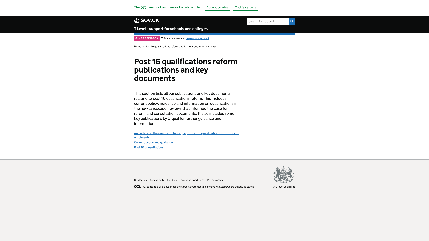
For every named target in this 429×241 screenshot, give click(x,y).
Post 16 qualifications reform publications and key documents (180, 46)
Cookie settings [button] (245, 7)
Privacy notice (215, 180)
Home (137, 46)
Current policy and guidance (153, 142)
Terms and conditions (192, 180)
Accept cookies (217, 7)
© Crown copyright (284, 186)
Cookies (172, 180)
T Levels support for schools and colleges (171, 28)
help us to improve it (197, 38)
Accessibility (157, 180)
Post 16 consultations (148, 147)
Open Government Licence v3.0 (199, 186)
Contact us (140, 180)
